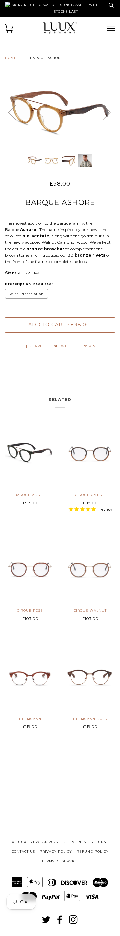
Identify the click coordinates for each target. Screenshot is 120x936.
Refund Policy (93, 851)
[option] (60, 112)
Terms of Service (60, 861)
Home (11, 58)
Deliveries (74, 842)
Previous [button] (16, 112)
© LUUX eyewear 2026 (35, 842)
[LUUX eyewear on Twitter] (46, 922)
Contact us (23, 851)
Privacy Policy (56, 851)
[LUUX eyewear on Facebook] (59, 922)
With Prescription (26, 294)
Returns (100, 842)
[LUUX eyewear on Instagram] (73, 922)
